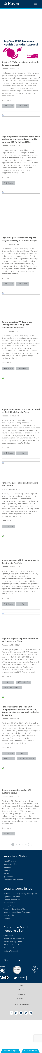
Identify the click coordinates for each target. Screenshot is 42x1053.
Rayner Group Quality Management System (20, 893)
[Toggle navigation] (35, 3)
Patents (7, 918)
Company (22, 106)
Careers (7, 870)
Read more (6, 100)
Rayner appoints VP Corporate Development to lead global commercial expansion (17, 325)
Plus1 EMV (8, 758)
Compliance (8, 935)
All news (8, 106)
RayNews (21, 994)
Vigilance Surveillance (12, 897)
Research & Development (13, 880)
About (21, 986)
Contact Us (21, 998)
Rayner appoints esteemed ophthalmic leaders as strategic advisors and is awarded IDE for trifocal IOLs (21, 139)
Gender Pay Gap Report (13, 942)
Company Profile (10, 864)
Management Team (11, 867)
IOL (22, 453)
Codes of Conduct (11, 951)
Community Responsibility (13, 948)
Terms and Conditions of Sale (15, 909)
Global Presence (10, 861)
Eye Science (8, 876)
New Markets (24, 682)
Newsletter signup (11, 1051)
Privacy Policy (9, 906)
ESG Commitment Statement (15, 945)
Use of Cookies (9, 903)
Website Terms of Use (12, 900)
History (6, 873)
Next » (29, 844)
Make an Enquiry (30, 1051)
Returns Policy (9, 915)
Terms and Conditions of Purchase (17, 912)
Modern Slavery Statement (14, 939)
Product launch (12, 687)
